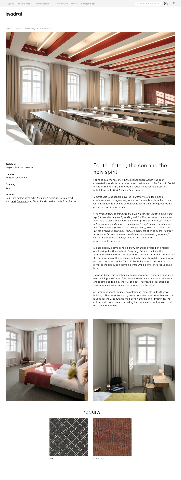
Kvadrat (9, 28)
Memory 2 (98, 458)
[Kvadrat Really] (88, 3)
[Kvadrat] (11, 3)
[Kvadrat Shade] (25, 3)
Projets (18, 28)
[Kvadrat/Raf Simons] (66, 3)
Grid (51, 458)
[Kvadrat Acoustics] (43, 3)
